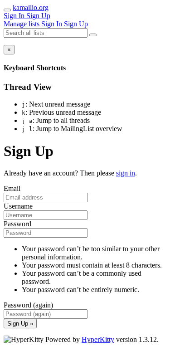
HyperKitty (98, 339)
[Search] (93, 35)
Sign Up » (20, 323)
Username (18, 206)
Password (17, 224)
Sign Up (38, 16)
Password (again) (28, 305)
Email (12, 188)
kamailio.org (31, 7)
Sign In (15, 16)
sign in (125, 173)
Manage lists (22, 24)
